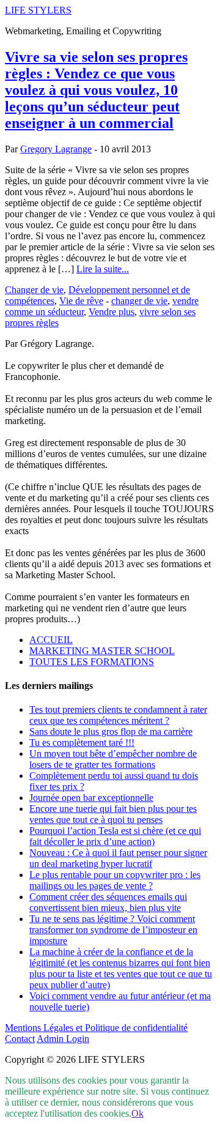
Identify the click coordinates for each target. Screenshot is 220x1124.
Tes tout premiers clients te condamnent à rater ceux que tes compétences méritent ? (118, 715)
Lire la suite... (102, 269)
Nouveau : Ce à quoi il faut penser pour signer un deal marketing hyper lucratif (118, 858)
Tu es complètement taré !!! (81, 742)
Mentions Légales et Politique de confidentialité (96, 1027)
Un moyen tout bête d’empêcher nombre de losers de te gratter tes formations (113, 759)
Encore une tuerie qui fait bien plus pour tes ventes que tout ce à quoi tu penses (113, 814)
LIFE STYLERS (38, 10)
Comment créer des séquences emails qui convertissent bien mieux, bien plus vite (108, 902)
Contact (20, 1038)
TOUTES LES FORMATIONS (91, 662)
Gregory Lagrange (56, 149)
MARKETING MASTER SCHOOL (102, 651)
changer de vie (139, 301)
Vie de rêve (81, 301)
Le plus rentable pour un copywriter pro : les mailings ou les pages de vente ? (114, 880)
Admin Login (63, 1038)
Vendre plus (111, 312)
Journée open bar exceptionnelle (91, 797)
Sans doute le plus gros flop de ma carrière (111, 731)
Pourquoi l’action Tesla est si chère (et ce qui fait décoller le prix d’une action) (115, 836)
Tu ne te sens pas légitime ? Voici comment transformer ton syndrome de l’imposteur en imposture (113, 930)
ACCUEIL (51, 640)
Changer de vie (34, 290)
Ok (137, 1113)
